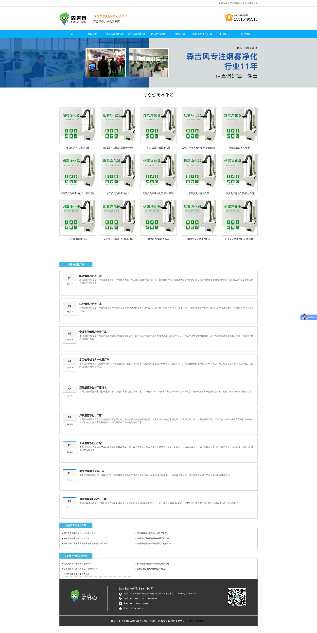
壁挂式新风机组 (136, 33)
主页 (70, 33)
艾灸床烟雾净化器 (78, 239)
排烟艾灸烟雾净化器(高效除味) (239, 193)
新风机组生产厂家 (202, 33)
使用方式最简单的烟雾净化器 (76, 574)
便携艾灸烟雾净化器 (158, 239)
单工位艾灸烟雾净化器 (118, 193)
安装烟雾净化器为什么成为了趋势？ (153, 533)
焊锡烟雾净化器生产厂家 (93, 499)
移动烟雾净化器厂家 (90, 275)
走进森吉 (224, 33)
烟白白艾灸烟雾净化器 (199, 239)
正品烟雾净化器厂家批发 (93, 387)
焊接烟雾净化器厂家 (90, 415)
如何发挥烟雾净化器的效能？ (76, 538)
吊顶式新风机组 (114, 33)
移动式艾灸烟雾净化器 (77, 147)
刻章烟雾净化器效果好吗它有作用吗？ (154, 564)
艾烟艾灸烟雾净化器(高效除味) (158, 193)
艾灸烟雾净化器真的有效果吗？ (77, 564)
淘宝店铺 (180, 33)
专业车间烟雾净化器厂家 (93, 331)
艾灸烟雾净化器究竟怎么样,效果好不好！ (82, 569)
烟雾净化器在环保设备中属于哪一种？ (154, 538)
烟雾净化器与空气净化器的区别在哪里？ (155, 543)
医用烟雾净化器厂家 (90, 303)
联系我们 (246, 33)
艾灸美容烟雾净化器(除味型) (118, 239)
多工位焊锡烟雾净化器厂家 (94, 359)
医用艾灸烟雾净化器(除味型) (118, 147)
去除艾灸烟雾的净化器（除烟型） (199, 147)
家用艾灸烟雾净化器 (199, 193)
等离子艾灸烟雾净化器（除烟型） (77, 193)
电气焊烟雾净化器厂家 (91, 471)
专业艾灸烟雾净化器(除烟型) (239, 239)
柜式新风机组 (158, 33)
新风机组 (92, 33)
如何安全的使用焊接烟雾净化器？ (152, 569)
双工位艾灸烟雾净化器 (158, 147)
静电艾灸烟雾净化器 (239, 147)
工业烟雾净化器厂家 (90, 443)
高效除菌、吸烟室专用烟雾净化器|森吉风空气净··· (86, 543)
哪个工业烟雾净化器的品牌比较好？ (79, 533)
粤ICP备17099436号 (195, 621)
